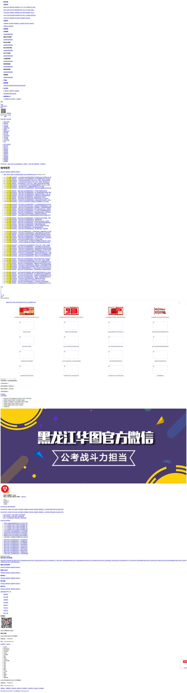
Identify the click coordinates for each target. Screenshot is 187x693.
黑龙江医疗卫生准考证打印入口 (122, 560)
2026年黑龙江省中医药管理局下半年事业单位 (15, 532)
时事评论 (6, 26)
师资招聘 (6, 93)
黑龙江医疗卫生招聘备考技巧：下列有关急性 (15, 545)
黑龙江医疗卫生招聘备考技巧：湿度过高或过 (15, 549)
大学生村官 (6, 12)
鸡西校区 (26, 509)
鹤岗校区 (41, 509)
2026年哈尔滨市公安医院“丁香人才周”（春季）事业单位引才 (34, 181)
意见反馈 (35, 688)
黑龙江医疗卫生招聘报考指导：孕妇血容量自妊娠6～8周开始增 (34, 212)
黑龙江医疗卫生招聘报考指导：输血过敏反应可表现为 (32, 197)
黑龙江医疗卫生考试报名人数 (106, 560)
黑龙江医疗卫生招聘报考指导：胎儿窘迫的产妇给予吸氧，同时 (34, 218)
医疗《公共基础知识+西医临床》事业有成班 (15, 517)
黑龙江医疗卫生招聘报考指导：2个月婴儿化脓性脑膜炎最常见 (34, 210)
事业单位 (12, 7)
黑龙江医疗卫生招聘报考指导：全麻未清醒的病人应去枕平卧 (34, 233)
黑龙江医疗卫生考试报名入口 (48, 560)
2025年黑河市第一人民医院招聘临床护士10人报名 (31, 186)
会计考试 (22, 12)
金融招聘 (30, 302)
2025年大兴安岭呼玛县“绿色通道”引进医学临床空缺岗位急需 (34, 242)
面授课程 (6, 39)
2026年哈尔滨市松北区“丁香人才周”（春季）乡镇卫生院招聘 (34, 180)
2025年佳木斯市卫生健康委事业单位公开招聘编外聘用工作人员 (34, 283)
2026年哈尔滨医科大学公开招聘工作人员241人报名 (31, 280)
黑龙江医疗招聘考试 (34, 164)
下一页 (2, 295)
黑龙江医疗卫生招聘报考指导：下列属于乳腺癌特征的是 (32, 190)
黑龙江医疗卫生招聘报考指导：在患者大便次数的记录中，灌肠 (34, 252)
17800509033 (4, 106)
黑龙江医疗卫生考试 (6, 119)
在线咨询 (3, 644)
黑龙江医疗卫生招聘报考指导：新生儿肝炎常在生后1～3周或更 (34, 209)
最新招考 (11, 26)
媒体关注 (19, 688)
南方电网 (17, 18)
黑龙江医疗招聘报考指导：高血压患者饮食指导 (30, 227)
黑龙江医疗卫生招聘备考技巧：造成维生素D (15, 541)
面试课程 (6, 34)
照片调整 (6, 597)
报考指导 (6, 150)
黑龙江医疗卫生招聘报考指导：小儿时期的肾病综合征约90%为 (34, 204)
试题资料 (6, 153)
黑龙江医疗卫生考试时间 (91, 560)
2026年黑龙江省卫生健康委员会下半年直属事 (15, 531)
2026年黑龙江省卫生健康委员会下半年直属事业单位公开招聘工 (34, 178)
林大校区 (58, 509)
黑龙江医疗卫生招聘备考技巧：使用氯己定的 (15, 547)
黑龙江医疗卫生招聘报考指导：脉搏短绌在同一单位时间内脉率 (34, 249)
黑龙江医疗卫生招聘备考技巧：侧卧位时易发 (15, 550)
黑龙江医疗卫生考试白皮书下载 (152, 560)
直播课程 (6, 161)
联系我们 (24, 688)
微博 (5, 116)
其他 (34, 302)
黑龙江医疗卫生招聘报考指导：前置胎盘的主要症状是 (32, 213)
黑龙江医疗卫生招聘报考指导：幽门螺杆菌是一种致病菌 (33, 228)
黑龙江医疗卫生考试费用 (137, 560)
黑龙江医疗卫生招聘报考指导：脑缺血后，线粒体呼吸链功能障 (34, 264)
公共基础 (21, 23)
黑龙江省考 (6, 10)
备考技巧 (6, 155)
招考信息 (3, 520)
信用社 (5, 129)
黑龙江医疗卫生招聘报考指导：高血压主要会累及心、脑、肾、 (34, 194)
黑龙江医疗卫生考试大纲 (34, 560)
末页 (2, 296)
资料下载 (6, 613)
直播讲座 (6, 599)
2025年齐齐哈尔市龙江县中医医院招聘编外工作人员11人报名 (34, 185)
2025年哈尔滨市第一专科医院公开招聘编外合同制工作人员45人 (34, 240)
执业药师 (27, 18)
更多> (180, 302)
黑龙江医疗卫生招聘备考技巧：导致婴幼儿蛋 (15, 552)
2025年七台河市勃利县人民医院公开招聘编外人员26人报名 (33, 201)
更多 (15, 93)
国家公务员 (6, 7)
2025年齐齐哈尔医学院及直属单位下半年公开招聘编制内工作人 (34, 261)
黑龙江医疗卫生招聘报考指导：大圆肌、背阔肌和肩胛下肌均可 (34, 276)
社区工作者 (6, 15)
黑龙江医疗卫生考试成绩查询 (168, 560)
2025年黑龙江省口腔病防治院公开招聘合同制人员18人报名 (33, 198)
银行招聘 (6, 132)
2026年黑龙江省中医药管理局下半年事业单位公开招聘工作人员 (34, 177)
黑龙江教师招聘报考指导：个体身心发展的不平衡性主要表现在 (34, 268)
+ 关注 (9, 115)
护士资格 (27, 10)
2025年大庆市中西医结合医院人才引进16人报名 (30, 239)
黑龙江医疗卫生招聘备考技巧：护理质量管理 (15, 539)
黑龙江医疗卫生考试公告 (7, 560)
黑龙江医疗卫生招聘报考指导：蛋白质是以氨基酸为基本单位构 (34, 188)
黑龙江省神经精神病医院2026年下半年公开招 (15, 523)
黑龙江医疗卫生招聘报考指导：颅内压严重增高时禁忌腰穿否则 (34, 222)
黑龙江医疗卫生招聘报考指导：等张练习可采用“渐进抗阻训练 (34, 255)
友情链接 (41, 688)
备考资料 (8, 520)
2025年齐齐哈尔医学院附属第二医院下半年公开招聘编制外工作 (34, 254)
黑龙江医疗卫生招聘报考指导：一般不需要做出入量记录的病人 (34, 246)
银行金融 (3, 581)
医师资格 (27, 12)
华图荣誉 (8, 688)
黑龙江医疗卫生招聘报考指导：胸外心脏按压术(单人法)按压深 (34, 258)
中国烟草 (22, 18)
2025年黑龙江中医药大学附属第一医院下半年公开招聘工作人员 (34, 266)
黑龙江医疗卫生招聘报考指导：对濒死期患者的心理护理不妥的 (34, 236)
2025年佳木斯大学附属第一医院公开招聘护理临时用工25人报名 (34, 272)
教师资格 (17, 12)
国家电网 (12, 18)
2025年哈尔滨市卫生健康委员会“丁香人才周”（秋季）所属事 (34, 245)
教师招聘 (17, 10)
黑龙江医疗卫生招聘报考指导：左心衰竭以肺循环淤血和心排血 (34, 192)
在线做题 (6, 156)
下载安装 (18, 99)
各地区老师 (11, 85)
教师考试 (17, 7)
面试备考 (16, 23)
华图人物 (6, 85)
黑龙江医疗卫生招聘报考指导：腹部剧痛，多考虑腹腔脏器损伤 (34, 207)
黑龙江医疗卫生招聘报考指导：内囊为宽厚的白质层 (31, 224)
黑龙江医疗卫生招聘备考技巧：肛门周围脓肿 (15, 542)
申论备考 (11, 23)
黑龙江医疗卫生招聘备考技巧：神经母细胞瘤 (16, 553)
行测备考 (6, 23)
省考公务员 (15, 302)
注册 (2, 104)
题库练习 (6, 605)
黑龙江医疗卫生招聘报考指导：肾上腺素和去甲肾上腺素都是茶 (34, 273)
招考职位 (6, 149)
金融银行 (12, 12)
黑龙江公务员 (4, 570)
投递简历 (17, 91)
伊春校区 (36, 509)
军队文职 (6, 137)
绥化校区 (31, 509)
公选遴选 (6, 126)
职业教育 (17, 15)
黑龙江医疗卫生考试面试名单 (12, 562)
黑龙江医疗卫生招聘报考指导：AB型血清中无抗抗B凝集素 (33, 281)
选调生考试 (6, 128)
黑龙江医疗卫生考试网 (13, 164)
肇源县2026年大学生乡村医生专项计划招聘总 (15, 534)
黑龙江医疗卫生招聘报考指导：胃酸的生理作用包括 (31, 278)
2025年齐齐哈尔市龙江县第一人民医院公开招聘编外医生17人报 (34, 206)
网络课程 (10, 34)
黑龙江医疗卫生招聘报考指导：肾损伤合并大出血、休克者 (33, 221)
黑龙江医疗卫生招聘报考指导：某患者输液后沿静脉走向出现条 (34, 248)
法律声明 (30, 688)
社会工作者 (6, 140)
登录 (2, 101)
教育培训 (33, 15)
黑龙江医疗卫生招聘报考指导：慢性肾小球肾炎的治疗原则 (33, 225)
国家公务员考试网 (5, 564)
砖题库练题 (3, 591)
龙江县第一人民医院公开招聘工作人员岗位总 (16, 537)
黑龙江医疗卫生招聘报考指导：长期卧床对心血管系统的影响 (34, 195)
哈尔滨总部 (3, 509)
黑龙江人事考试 (23, 164)
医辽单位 (22, 15)
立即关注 (23, 496)
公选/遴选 (27, 15)
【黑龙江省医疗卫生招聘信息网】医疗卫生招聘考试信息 (19, 174)
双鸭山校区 (53, 509)
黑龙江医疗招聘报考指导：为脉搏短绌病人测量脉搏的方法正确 (34, 231)
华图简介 (3, 688)
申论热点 (26, 23)
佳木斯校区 (21, 509)
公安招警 (27, 7)
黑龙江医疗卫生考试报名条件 (77, 560)
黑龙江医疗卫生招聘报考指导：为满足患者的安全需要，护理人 (34, 200)
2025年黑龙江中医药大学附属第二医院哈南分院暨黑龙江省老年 (34, 234)
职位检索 (6, 602)
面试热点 (31, 23)
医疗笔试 (3, 506)
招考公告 (6, 146)
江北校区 (9, 509)
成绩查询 (6, 152)
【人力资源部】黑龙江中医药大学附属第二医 (15, 524)
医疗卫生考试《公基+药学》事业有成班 (14, 516)
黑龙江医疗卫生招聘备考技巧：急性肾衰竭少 (15, 544)
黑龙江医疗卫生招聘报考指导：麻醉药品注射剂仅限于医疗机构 (34, 263)
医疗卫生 (22, 10)
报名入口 (6, 147)
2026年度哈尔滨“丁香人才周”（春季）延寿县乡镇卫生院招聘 (33, 183)
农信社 (32, 12)
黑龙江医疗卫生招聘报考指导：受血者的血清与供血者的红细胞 (34, 269)
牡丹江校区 (15, 509)
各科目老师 (17, 85)
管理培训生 (11, 93)
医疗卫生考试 (7, 144)
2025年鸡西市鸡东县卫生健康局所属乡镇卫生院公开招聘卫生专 (34, 215)
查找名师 (23, 85)
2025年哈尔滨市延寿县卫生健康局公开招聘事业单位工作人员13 (34, 251)
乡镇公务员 (6, 18)
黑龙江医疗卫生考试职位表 (21, 560)
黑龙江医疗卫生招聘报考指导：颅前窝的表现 (30, 219)
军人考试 (33, 7)
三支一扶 (22, 7)
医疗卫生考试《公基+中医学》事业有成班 (14, 514)
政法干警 (12, 10)
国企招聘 (12, 15)
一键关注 (8, 644)
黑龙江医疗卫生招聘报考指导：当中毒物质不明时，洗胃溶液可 (34, 237)
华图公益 (14, 688)
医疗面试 (8, 506)
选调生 (32, 10)
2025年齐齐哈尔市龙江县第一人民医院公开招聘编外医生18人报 (34, 275)
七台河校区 (47, 509)
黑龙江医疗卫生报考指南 (63, 560)
